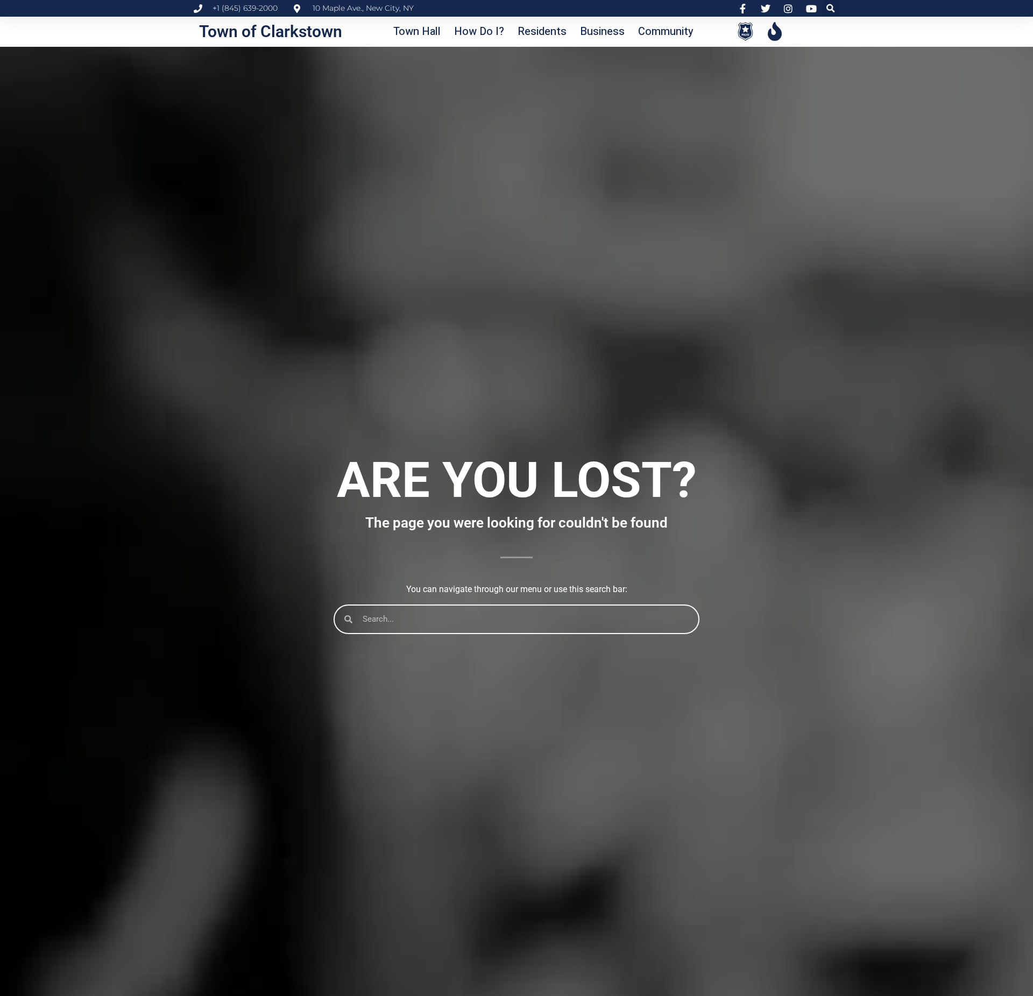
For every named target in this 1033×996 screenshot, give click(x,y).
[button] (831, 8)
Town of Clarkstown (270, 31)
